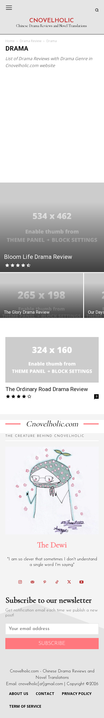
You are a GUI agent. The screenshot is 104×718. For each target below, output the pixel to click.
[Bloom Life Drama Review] (52, 227)
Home (10, 41)
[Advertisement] (52, 128)
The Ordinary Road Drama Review (46, 389)
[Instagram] (20, 582)
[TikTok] (57, 582)
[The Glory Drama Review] (41, 304)
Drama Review (30, 41)
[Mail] (32, 582)
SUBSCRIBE (52, 643)
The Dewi (52, 545)
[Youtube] (81, 582)
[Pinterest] (44, 582)
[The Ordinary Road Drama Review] (52, 360)
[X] (69, 582)
